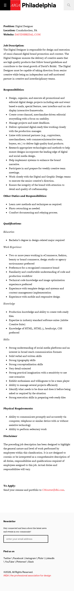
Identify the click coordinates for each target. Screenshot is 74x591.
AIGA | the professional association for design (27, 575)
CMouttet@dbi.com (53, 490)
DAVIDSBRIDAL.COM (28, 34)
